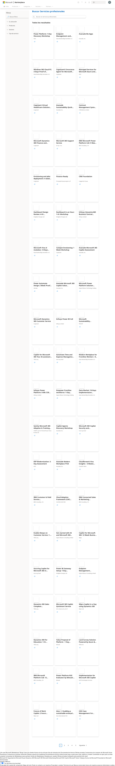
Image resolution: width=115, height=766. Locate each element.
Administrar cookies (109, 765)
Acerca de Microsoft (91, 758)
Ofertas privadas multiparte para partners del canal (72, 756)
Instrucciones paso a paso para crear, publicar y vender (76, 754)
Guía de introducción (54, 752)
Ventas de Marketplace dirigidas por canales (44, 756)
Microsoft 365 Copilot (62, 758)
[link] (42, 42)
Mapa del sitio (27, 765)
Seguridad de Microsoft (15, 758)
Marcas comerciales (79, 765)
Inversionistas (4, 760)
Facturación (3, 754)
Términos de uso (68, 765)
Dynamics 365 (30, 758)
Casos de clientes (29, 752)
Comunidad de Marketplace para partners (17, 756)
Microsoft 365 (38, 758)
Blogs (21, 752)
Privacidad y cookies (57, 765)
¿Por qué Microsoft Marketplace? (10, 752)
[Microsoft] (8, 2)
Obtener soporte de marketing (36, 754)
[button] (33, 17)
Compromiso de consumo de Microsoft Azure (98, 752)
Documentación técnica (68, 752)
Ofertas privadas (80, 752)
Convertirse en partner (13, 754)
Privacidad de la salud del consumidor (11, 765)
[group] (35, 41)
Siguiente (82, 745)
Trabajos (82, 758)
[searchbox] (19, 16)
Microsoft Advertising (49, 758)
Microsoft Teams (74, 758)
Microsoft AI (3, 758)
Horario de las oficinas (41, 752)
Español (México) (5, 761)
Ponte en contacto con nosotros (41, 765)
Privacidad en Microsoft (104, 758)
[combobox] (60, 16)
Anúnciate (24, 754)
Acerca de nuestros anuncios (94, 765)
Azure (23, 758)
